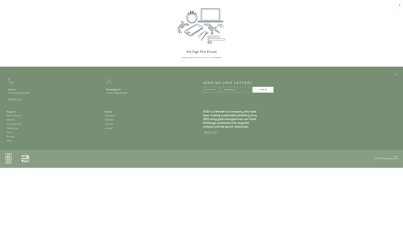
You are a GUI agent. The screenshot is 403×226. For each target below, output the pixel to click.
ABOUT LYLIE (210, 132)
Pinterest (109, 120)
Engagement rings (20, 3)
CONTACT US (14, 99)
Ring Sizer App (14, 124)
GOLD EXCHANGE (369, 3)
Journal (109, 128)
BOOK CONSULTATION (385, 3)
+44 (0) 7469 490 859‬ (116, 93)
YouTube (109, 124)
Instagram (110, 115)
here (208, 57)
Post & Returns (14, 115)
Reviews (11, 120)
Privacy (10, 136)
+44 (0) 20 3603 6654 (18, 93)
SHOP (6, 3)
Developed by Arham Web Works (391, 160)
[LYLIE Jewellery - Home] (201, 3)
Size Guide (12, 128)
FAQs (9, 140)
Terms (10, 132)
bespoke (36, 3)
